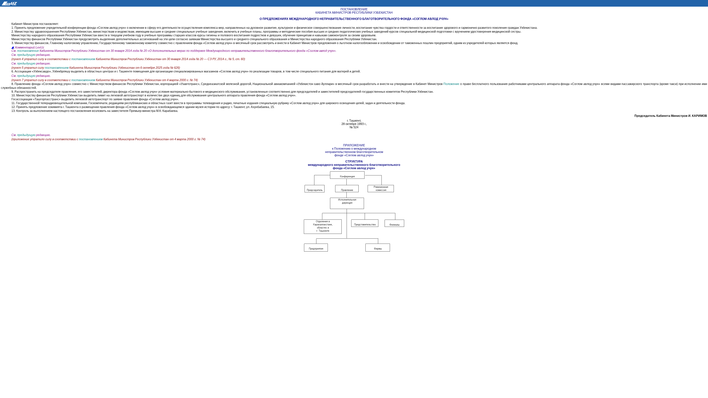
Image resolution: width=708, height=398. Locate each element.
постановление (28, 50)
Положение (451, 83)
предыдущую (26, 54)
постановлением (83, 59)
